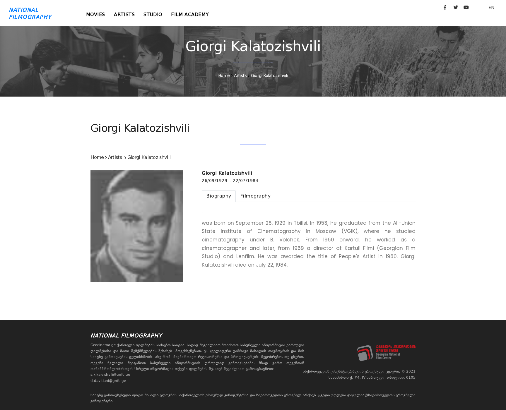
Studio (152, 14)
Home (224, 75)
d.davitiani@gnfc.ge (108, 381)
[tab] (219, 196)
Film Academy (190, 14)
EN (491, 7)
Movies (95, 14)
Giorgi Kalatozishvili (269, 75)
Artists (124, 14)
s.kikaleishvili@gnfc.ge (110, 375)
